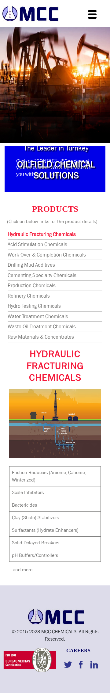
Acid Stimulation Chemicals (37, 244)
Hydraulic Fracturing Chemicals (42, 234)
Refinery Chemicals (29, 296)
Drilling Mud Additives (31, 265)
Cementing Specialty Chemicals (42, 275)
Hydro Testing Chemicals (34, 306)
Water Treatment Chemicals (38, 316)
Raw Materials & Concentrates (41, 337)
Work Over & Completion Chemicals (47, 255)
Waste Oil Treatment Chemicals (42, 326)
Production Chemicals (32, 285)
